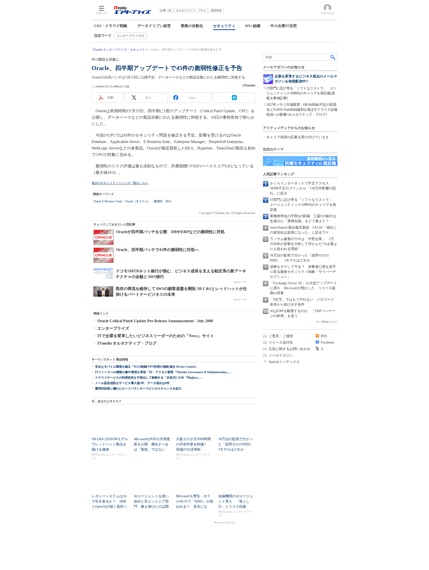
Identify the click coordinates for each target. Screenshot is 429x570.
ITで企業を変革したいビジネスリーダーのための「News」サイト (155, 336)
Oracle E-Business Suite (108, 201)
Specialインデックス (284, 362)
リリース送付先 (281, 342)
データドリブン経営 (154, 26)
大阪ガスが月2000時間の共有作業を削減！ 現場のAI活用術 (193, 444)
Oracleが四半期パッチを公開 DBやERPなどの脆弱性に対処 (170, 232)
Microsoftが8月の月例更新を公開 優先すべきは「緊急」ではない (152, 444)
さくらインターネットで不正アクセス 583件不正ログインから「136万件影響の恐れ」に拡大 (303, 188)
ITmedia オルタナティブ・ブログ (126, 343)
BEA (169, 201)
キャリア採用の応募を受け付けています (297, 137)
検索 (333, 57)
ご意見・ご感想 (281, 336)
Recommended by (225, 522)
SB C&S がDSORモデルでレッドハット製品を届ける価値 (110, 444)
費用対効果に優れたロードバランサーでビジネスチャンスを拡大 (138, 388)
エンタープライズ (113, 328)
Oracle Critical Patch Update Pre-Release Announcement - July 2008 (155, 321)
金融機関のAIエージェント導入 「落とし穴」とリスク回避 (235, 501)
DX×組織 (252, 26)
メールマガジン (281, 355)
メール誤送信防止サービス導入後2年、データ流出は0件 (132, 383)
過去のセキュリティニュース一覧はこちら (120, 183)
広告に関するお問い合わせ (289, 349)
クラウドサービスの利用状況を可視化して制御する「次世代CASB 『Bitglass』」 (149, 377)
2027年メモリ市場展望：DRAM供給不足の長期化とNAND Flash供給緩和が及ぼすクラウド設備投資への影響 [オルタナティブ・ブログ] (301, 109)
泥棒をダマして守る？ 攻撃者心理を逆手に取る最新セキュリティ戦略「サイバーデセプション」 (303, 272)
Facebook (327, 342)
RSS (324, 336)
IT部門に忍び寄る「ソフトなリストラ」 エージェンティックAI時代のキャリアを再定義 (303, 205)
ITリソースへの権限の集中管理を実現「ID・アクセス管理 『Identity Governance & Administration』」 (163, 372)
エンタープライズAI (130, 35)
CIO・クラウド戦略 (110, 26)
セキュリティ (224, 26)
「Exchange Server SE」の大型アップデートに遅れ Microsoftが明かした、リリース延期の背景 (303, 288)
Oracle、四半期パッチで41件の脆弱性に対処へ (157, 250)
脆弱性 (158, 201)
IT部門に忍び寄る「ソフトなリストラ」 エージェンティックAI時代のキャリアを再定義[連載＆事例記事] (301, 93)
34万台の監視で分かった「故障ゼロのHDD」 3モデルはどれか (237, 444)
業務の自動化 (192, 26)
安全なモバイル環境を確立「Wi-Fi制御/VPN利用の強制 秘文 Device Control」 (146, 366)
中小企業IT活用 (283, 26)
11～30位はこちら (326, 321)
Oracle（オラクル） (138, 201)
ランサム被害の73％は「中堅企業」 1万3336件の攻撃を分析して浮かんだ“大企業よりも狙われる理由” (303, 244)
